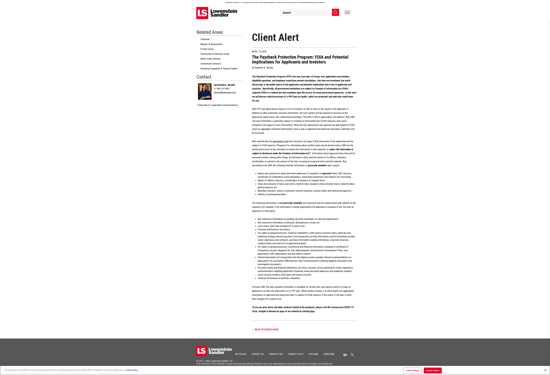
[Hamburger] (347, 12)
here (270, 125)
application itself (281, 141)
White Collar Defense (210, 58)
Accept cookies (432, 370)
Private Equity (207, 49)
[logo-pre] (216, 13)
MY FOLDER (240, 354)
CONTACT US (258, 354)
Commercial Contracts (210, 63)
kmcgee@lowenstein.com (225, 92)
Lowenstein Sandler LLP (222, 361)
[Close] (545, 370)
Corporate (205, 39)
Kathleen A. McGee (224, 85)
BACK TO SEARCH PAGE (267, 329)
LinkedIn (345, 354)
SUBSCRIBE (329, 354)
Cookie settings (412, 370)
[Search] (335, 12)
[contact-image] (205, 91)
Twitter (352, 354)
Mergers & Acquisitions (211, 44)
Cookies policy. (132, 370)
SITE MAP (313, 354)
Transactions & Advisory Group (214, 53)
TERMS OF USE (276, 354)
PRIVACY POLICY (296, 354)
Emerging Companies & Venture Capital (218, 68)
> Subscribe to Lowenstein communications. (218, 105)
